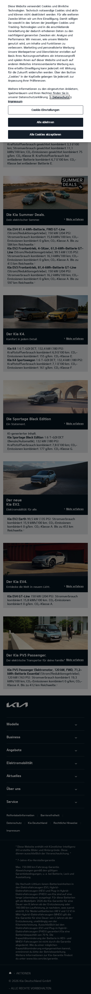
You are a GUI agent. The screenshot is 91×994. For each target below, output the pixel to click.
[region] (45, 71)
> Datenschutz (59, 97)
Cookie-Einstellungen (45, 109)
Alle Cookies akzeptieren (45, 134)
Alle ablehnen (45, 122)
